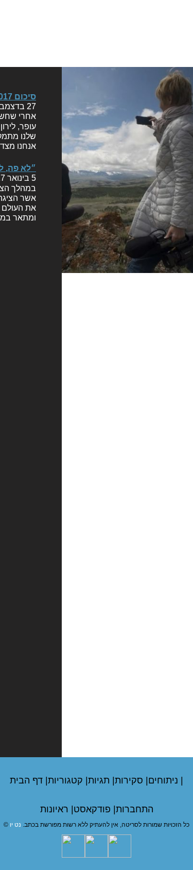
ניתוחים (164, 780)
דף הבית (27, 780)
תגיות (100, 780)
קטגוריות (66, 780)
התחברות (134, 809)
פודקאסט (93, 809)
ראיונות (55, 809)
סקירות (130, 780)
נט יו (15, 824)
